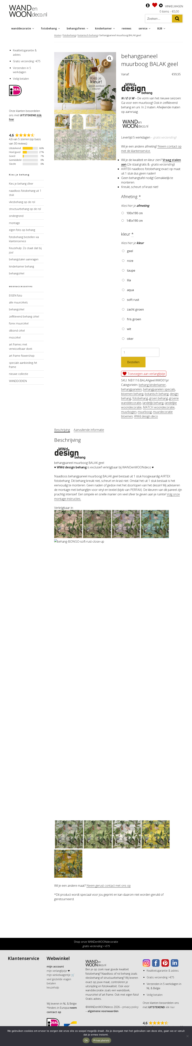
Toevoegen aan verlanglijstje (146, 374)
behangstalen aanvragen (23, 259)
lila (128, 280)
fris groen (133, 319)
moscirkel (15, 337)
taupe (130, 270)
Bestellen (133, 362)
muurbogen (128, 412)
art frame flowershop (21, 355)
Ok (86, 1040)
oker (130, 339)
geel (129, 251)
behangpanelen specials (159, 389)
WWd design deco (146, 416)
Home (57, 35)
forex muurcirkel (18, 323)
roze (129, 261)
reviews (126, 28)
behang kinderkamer (152, 385)
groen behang (158, 398)
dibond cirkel (17, 330)
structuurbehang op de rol (25, 209)
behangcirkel (16, 273)
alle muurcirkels (18, 302)
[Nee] (187, 1036)
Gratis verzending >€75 (26, 61)
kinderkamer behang (21, 266)
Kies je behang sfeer (21, 183)
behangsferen (76, 28)
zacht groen (135, 309)
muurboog (145, 412)
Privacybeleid (101, 1040)
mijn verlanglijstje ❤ (58, 971)
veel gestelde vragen (59, 979)
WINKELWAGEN (174, 6)
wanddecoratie (21, 28)
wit (128, 329)
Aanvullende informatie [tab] (89, 430)
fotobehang (49, 28)
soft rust (132, 300)
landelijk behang (153, 403)
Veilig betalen (21, 78)
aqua (130, 290)
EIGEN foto (15, 295)
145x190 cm (134, 221)
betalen (51, 983)
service (143, 28)
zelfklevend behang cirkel (24, 316)
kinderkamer (103, 28)
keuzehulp (53, 987)
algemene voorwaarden (102, 1011)
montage (14, 223)
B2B (159, 28)
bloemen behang (132, 394)
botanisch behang (88, 35)
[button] (109, 58)
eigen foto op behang (22, 230)
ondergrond (16, 216)
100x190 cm (134, 213)
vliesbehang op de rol (22, 202)
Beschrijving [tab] (62, 430)
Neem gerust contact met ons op (108, 886)
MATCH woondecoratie (159, 407)
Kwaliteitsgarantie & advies (163, 970)
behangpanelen (131, 389)
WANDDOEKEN (18, 381)
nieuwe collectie (18, 374)
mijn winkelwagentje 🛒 (60, 975)
